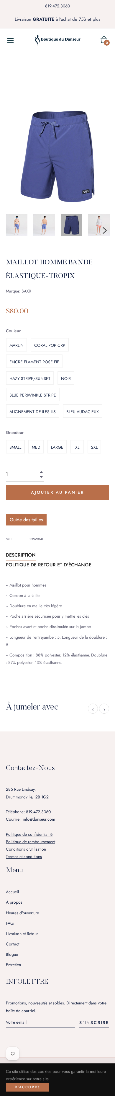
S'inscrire (94, 1022)
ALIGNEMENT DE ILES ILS (32, 412)
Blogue (12, 954)
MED (36, 447)
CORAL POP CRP (49, 345)
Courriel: (30, 819)
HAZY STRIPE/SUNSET (29, 378)
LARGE (57, 447)
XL (77, 447)
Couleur (13, 331)
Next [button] (104, 230)
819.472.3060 (57, 6)
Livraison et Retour (22, 934)
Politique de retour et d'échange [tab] (48, 564)
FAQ (10, 923)
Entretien (13, 965)
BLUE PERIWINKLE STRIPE (32, 395)
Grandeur (15, 432)
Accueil (12, 892)
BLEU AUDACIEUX (82, 412)
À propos (14, 902)
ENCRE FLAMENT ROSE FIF (34, 362)
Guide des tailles (26, 519)
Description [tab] (21, 555)
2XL (94, 447)
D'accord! (27, 1087)
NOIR (66, 378)
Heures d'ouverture (22, 913)
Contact (12, 944)
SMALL (15, 447)
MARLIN (16, 345)
